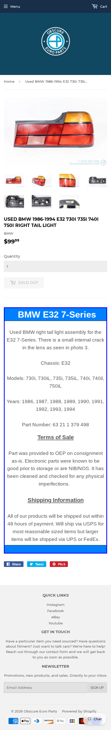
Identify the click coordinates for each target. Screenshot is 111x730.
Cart (103, 6)
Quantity (12, 256)
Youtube (56, 623)
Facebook (55, 611)
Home (9, 81)
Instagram (56, 604)
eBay (55, 617)
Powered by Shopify (79, 711)
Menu (15, 6)
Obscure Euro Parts (40, 711)
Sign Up (97, 688)
